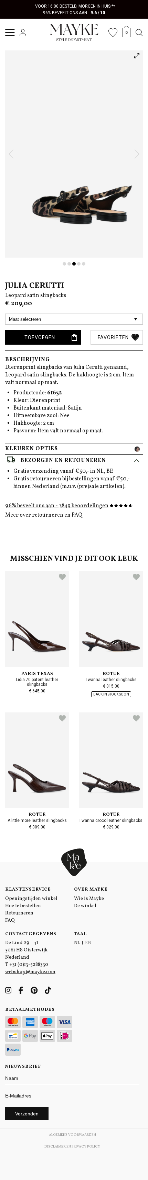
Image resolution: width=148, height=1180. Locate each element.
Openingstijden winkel (31, 898)
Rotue (111, 674)
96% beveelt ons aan (74, 12)
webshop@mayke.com (30, 972)
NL (77, 943)
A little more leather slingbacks (37, 820)
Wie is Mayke (89, 898)
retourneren (47, 515)
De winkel (85, 906)
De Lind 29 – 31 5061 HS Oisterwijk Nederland (26, 950)
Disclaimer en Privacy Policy (72, 1146)
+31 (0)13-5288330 (28, 964)
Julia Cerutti (34, 286)
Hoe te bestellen (23, 906)
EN (88, 943)
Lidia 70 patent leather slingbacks (37, 682)
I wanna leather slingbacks (111, 679)
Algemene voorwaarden (72, 1134)
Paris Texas (37, 674)
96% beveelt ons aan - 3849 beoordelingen (56, 506)
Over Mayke (91, 889)
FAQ (77, 515)
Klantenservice (28, 889)
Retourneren (19, 913)
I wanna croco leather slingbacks (111, 820)
